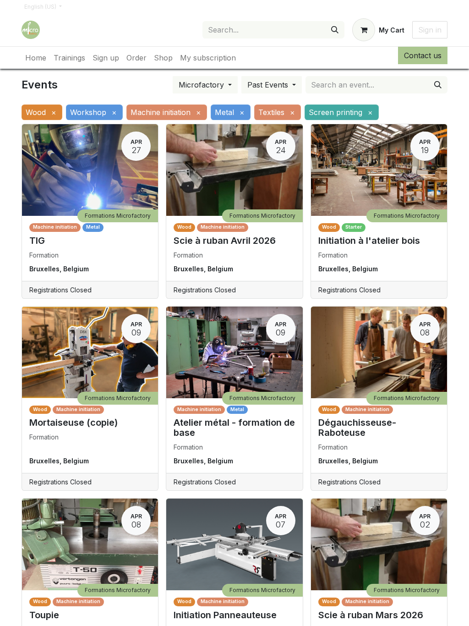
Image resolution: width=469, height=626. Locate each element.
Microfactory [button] (202, 84)
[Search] (334, 29)
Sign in (430, 29)
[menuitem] (36, 58)
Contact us (423, 55)
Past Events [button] (268, 84)
